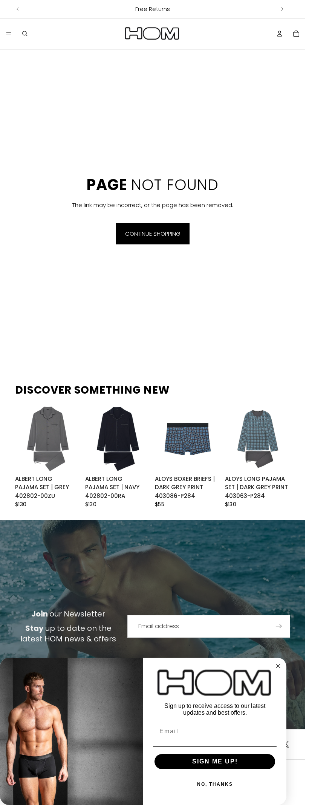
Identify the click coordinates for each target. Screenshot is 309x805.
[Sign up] (279, 626)
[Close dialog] (278, 666)
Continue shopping (153, 234)
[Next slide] (282, 9)
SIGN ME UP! (215, 761)
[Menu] (8, 33)
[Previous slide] (17, 9)
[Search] (25, 33)
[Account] (279, 33)
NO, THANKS (215, 784)
